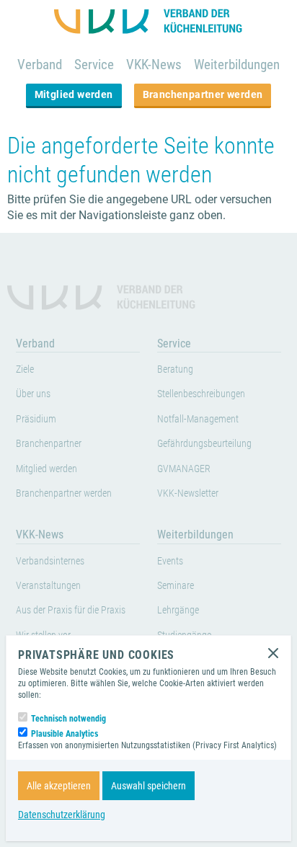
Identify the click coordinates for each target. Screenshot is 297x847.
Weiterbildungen (237, 64)
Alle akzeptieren (59, 785)
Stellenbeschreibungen (201, 394)
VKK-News (154, 64)
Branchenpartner (48, 444)
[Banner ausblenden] (273, 653)
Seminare (175, 586)
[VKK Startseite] (148, 21)
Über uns (33, 394)
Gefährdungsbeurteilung (204, 444)
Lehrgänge (178, 610)
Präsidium (36, 419)
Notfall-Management (198, 419)
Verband (39, 64)
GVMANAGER (183, 469)
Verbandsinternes (50, 561)
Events (170, 561)
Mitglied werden (74, 94)
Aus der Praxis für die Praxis (70, 610)
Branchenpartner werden (203, 94)
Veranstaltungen (48, 586)
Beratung (175, 369)
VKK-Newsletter (187, 493)
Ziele (25, 369)
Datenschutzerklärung (61, 814)
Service (94, 64)
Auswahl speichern (148, 785)
